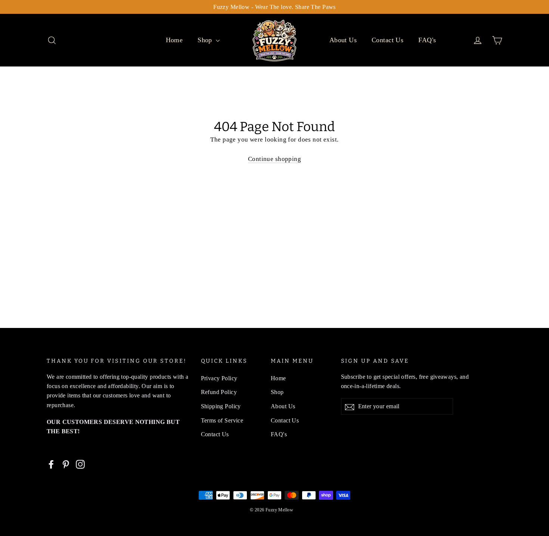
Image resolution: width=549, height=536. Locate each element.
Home (174, 40)
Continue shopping (274, 158)
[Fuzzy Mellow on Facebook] (51, 464)
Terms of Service (222, 420)
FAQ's (427, 40)
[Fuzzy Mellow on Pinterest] (65, 464)
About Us (343, 40)
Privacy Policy (219, 378)
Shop (206, 40)
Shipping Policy (221, 406)
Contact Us (387, 40)
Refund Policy (219, 392)
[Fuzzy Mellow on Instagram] (80, 464)
